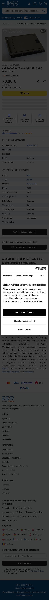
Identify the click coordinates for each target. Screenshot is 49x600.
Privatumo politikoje (32, 301)
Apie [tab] (41, 275)
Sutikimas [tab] (7, 275)
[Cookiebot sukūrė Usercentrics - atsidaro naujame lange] (35, 268)
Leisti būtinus (24, 329)
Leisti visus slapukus (24, 312)
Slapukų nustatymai (23, 321)
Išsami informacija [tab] (24, 275)
